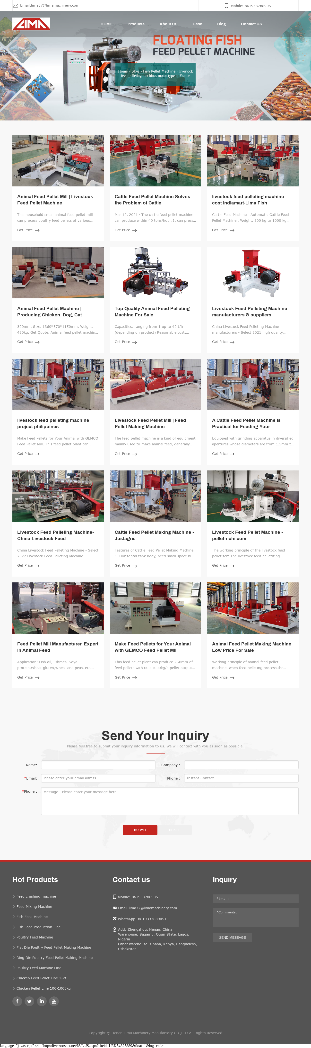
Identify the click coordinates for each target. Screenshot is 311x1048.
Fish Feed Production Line (38, 927)
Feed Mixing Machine (34, 906)
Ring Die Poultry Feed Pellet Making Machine (55, 958)
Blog (135, 71)
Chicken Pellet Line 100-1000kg (44, 988)
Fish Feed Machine (32, 917)
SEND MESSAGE (232, 937)
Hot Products (35, 880)
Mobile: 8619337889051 (139, 897)
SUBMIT (140, 830)
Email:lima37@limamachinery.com (147, 908)
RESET (174, 830)
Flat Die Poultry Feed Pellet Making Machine (54, 947)
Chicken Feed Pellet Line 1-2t (41, 978)
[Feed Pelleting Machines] (25, 24)
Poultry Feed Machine (35, 937)
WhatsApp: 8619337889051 (142, 919)
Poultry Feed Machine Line (39, 968)
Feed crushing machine (36, 896)
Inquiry (225, 880)
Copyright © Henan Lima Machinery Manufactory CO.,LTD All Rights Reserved (155, 1033)
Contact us (131, 880)
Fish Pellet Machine (159, 71)
